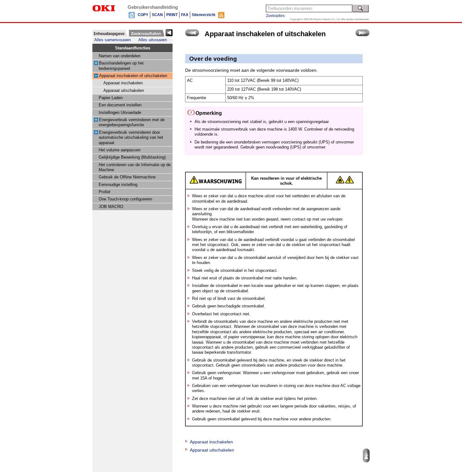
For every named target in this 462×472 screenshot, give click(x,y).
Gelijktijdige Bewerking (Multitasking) (132, 157)
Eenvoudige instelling (118, 185)
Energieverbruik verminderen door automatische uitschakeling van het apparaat (131, 137)
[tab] (110, 33)
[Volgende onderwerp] (362, 32)
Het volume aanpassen (119, 150)
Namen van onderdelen (119, 56)
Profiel (104, 192)
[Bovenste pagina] (132, 15)
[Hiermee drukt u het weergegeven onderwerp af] (221, 15)
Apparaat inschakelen (123, 83)
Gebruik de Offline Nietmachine (127, 177)
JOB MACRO (111, 207)
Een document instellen (120, 105)
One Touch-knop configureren (125, 199)
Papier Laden (111, 98)
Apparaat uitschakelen (123, 90)
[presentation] (110, 33)
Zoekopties (275, 16)
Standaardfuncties (132, 48)
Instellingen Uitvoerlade (120, 112)
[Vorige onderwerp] (192, 32)
